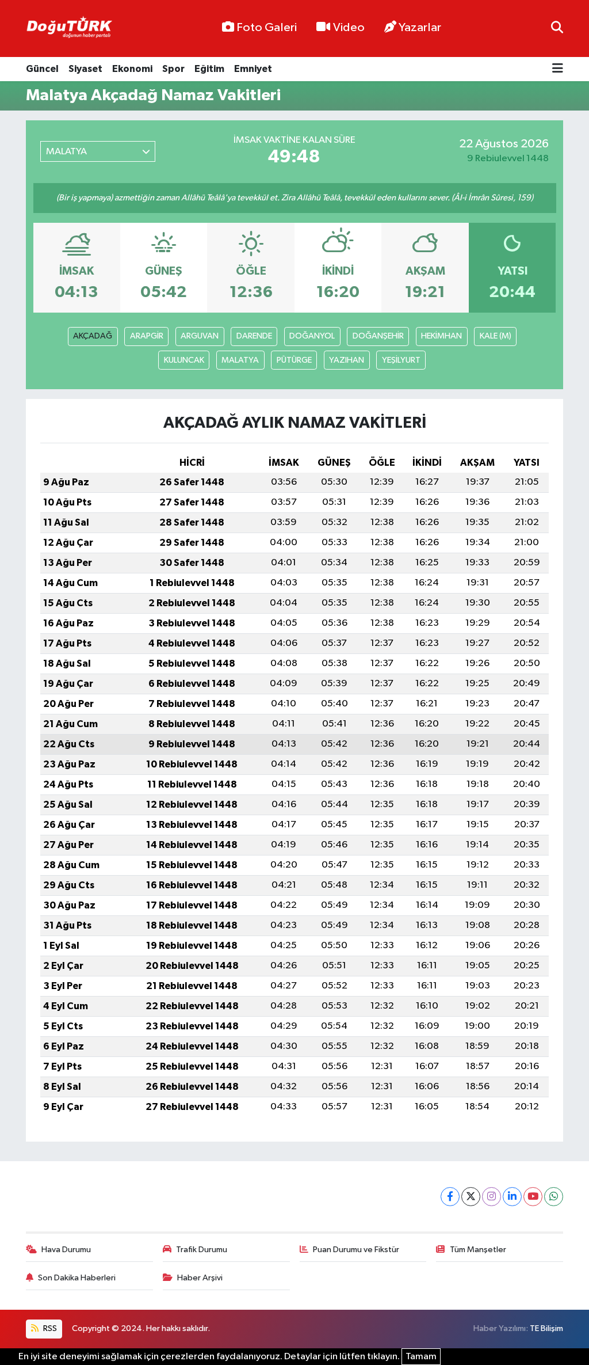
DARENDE (254, 336)
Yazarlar (420, 27)
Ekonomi (132, 69)
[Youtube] (532, 1196)
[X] (470, 1196)
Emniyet (253, 69)
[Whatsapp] (553, 1196)
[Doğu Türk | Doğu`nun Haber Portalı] (69, 28)
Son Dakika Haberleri (77, 1277)
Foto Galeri (266, 27)
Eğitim (209, 69)
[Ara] (557, 28)
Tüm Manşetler (478, 1249)
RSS (49, 1328)
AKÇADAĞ (92, 336)
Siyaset (85, 69)
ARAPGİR (146, 336)
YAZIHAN (346, 360)
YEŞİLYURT (401, 360)
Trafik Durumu (201, 1249)
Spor (173, 69)
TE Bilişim (546, 1328)
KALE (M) (495, 336)
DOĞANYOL (312, 336)
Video (349, 27)
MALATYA (240, 360)
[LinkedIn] (512, 1196)
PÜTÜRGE (294, 360)
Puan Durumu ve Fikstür (356, 1249)
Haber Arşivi (200, 1277)
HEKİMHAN (441, 336)
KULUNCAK (184, 360)
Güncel (42, 69)
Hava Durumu (66, 1249)
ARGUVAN (200, 336)
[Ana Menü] (557, 69)
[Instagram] (491, 1196)
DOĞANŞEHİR (378, 336)
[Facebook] (450, 1196)
